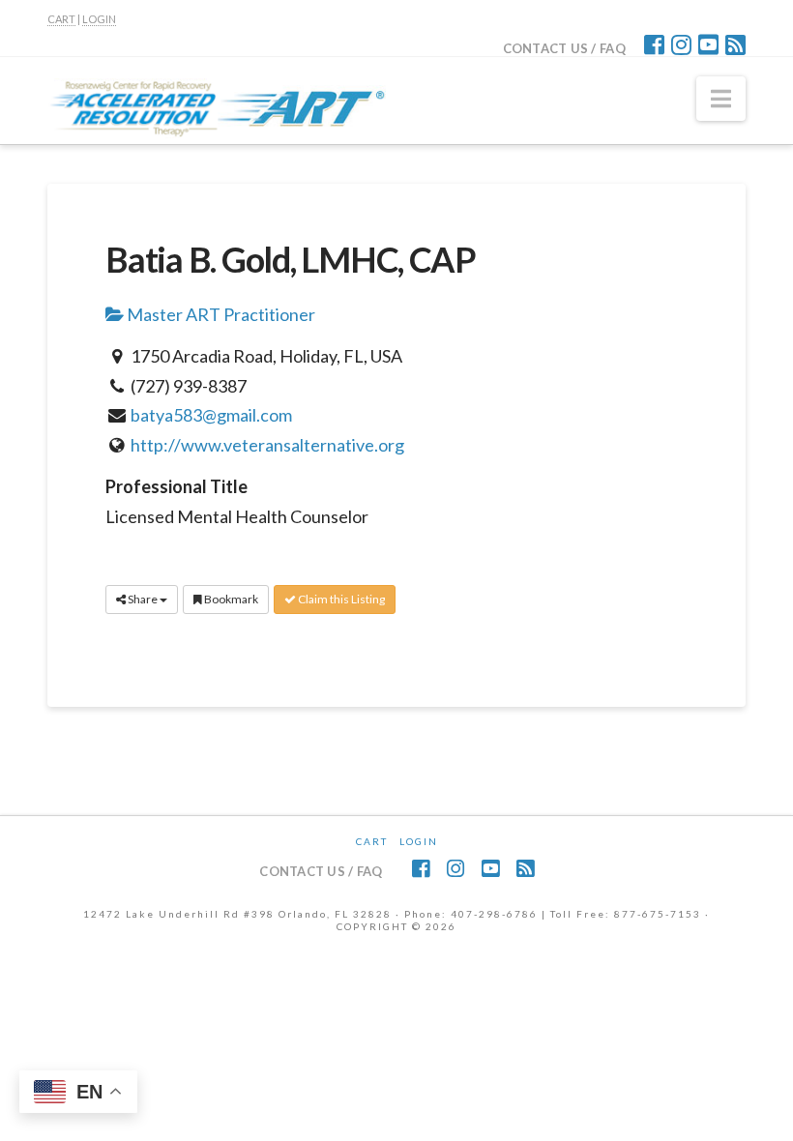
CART (61, 19)
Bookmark (230, 599)
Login (418, 841)
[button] (721, 98)
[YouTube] (708, 44)
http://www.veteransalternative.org (267, 444)
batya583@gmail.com (211, 414)
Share (143, 599)
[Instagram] (681, 44)
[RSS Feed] (735, 44)
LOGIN (99, 19)
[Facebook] (654, 44)
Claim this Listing (340, 599)
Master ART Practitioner (219, 314)
